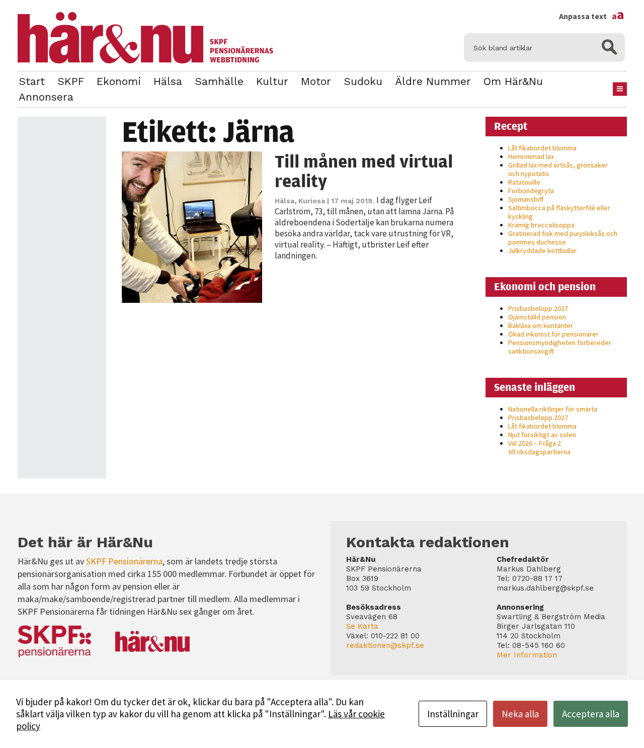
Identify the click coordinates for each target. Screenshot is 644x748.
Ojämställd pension (537, 316)
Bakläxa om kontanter (540, 325)
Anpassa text (591, 16)
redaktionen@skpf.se (385, 645)
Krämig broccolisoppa (541, 224)
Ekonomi (119, 81)
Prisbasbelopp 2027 (538, 308)
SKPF (70, 81)
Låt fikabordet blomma (542, 147)
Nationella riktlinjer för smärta (552, 408)
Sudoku (363, 81)
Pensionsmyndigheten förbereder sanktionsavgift (559, 347)
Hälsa (167, 81)
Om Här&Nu (513, 81)
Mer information (527, 654)
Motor (316, 81)
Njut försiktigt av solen (542, 434)
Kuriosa (311, 201)
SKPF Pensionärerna (124, 561)
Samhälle (219, 81)
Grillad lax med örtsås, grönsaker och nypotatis (558, 169)
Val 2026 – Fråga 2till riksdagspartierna (539, 447)
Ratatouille (524, 182)
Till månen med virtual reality (364, 171)
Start (32, 81)
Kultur (272, 81)
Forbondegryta (531, 190)
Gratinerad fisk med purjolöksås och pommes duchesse (562, 237)
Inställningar (452, 714)
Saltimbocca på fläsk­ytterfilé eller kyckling (559, 212)
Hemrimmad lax (531, 156)
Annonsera (46, 97)
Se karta (362, 626)
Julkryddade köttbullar (542, 250)
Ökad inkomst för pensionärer (553, 334)
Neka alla (520, 714)
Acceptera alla (590, 714)
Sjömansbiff (525, 199)
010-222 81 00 (395, 635)
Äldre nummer (433, 81)
